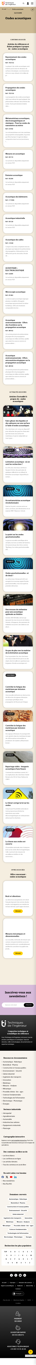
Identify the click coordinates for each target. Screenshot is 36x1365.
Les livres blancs (8, 1156)
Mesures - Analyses (10, 1086)
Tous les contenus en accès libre (14, 1165)
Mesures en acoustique (15, 154)
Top (5, 1252)
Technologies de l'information (14, 1098)
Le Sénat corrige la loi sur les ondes (17, 804)
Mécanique (7, 1089)
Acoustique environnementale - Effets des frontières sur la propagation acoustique (16, 323)
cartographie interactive (19, 1140)
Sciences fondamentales (12, 1095)
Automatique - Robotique (12, 1062)
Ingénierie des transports (12, 1077)
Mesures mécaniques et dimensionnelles (15, 935)
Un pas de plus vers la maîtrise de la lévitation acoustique (17, 652)
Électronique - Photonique (12, 1101)
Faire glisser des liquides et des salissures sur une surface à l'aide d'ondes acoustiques (17, 423)
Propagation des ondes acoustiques (15, 89)
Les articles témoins (10, 1162)
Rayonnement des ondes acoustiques (15, 58)
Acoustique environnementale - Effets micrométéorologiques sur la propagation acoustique (17, 359)
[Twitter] (7, 1177)
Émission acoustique (14, 175)
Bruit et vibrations (13, 896)
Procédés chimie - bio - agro (13, 1092)
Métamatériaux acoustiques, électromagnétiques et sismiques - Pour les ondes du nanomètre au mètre (17, 122)
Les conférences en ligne (12, 1159)
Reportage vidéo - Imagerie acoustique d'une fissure (17, 768)
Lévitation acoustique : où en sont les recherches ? (17, 463)
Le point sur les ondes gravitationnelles (14, 536)
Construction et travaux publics (14, 1068)
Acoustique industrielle (15, 218)
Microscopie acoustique (15, 292)
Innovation (7, 1080)
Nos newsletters (9, 1181)
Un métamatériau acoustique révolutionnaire (17, 502)
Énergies (6, 1104)
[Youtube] (11, 1177)
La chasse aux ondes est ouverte (15, 843)
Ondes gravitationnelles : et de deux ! (17, 574)
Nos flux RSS (7, 1184)
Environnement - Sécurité (12, 1071)
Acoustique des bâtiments (16, 197)
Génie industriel (8, 1074)
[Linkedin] (15, 1177)
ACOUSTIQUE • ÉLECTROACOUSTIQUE (14, 269)
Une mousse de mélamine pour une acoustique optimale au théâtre (16, 612)
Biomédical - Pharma (10, 1065)
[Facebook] (3, 1177)
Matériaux (6, 1083)
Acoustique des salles (14, 240)
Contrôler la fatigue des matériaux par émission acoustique (15, 689)
